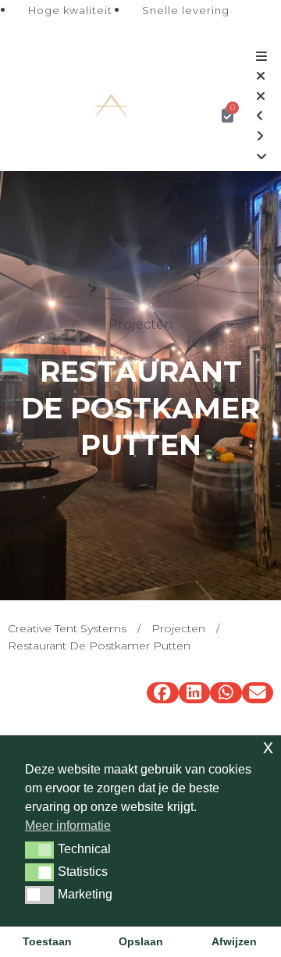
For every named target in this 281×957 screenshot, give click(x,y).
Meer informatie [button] (68, 825)
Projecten (178, 628)
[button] (163, 692)
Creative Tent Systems (67, 628)
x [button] (268, 746)
